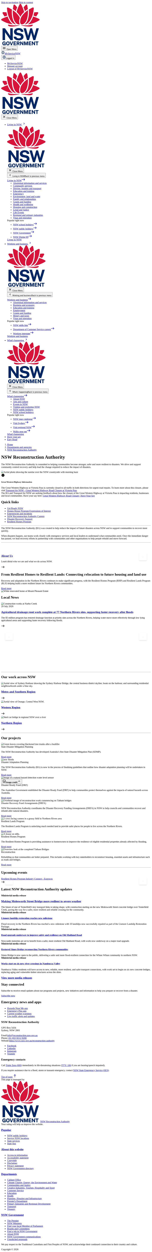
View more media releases (16, 977)
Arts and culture (20, 401)
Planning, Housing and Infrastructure (24, 1198)
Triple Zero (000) (14, 1065)
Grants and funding (22, 202)
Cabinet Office (14, 1180)
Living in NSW (16, 180)
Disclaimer (12, 1163)
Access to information (17, 1155)
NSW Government (12, 1214)
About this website (12, 1149)
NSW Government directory (20, 1168)
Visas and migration (22, 218)
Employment (19, 310)
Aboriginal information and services (30, 183)
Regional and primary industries (28, 215)
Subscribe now (8, 995)
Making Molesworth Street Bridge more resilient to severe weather (41, 901)
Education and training (23, 191)
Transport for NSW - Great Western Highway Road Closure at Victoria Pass (41, 490)
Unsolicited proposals (17, 1239)
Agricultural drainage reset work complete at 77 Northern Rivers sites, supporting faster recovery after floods (67, 612)
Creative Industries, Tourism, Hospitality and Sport (31, 1188)
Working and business (19, 300)
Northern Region (11, 722)
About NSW (19, 399)
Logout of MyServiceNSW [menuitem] (20, 68)
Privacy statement (15, 1166)
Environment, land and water (26, 196)
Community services (22, 186)
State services (13, 1141)
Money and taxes (21, 316)
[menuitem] (15, 63)
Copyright (12, 1160)
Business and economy (24, 305)
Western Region (10, 707)
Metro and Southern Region (18, 691)
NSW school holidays (23, 412)
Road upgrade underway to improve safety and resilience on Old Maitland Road (41, 935)
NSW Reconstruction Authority (55, 1121)
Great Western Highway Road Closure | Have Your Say (69, 495)
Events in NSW (20, 404)
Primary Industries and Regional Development (28, 1204)
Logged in (10, 58)
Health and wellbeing (23, 204)
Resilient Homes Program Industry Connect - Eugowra (27, 879)
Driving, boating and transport (27, 188)
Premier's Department (17, 1201)
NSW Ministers (14, 1223)
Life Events (18, 212)
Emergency (18, 194)
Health (10, 1196)
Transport (11, 1206)
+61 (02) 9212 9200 (17, 1038)
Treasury (11, 1209)
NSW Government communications (24, 1236)
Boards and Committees (18, 1228)
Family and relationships (24, 199)
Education (12, 1193)
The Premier (13, 1220)
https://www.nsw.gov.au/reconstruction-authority (32, 1040)
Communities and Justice (18, 1185)
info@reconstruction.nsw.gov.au (22, 1035)
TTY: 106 (66, 1065)
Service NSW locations (18, 1138)
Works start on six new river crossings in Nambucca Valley (30, 963)
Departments (9, 1174)
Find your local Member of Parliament (25, 1226)
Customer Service (15, 1190)
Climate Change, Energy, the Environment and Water (32, 1182)
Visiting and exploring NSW (26, 407)
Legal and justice (21, 210)
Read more (6, 588)
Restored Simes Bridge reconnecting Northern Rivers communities (34, 949)
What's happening (17, 396)
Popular (6, 1130)
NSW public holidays (23, 409)
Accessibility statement (17, 1158)
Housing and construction (25, 207)
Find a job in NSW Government (22, 1231)
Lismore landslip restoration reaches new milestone (26, 918)
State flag (11, 1143)
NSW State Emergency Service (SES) (91, 1070)
